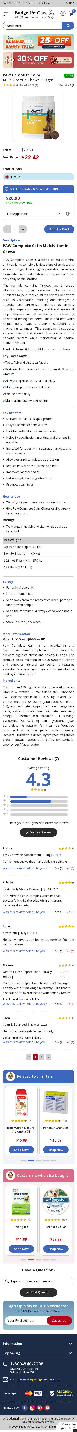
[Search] (68, 25)
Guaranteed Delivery (38, 3)
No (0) (70, 868)
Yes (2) (59, 1004)
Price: (7, 150)
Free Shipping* (12, 3)
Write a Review (40, 832)
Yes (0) (59, 868)
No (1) (70, 1042)
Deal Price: (11, 157)
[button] (23, 1160)
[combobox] (64, 1428)
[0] (71, 15)
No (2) (70, 1004)
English (62, 1428)
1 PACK (15, 177)
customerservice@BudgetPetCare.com (35, 1379)
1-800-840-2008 (27, 1364)
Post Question (41, 1292)
